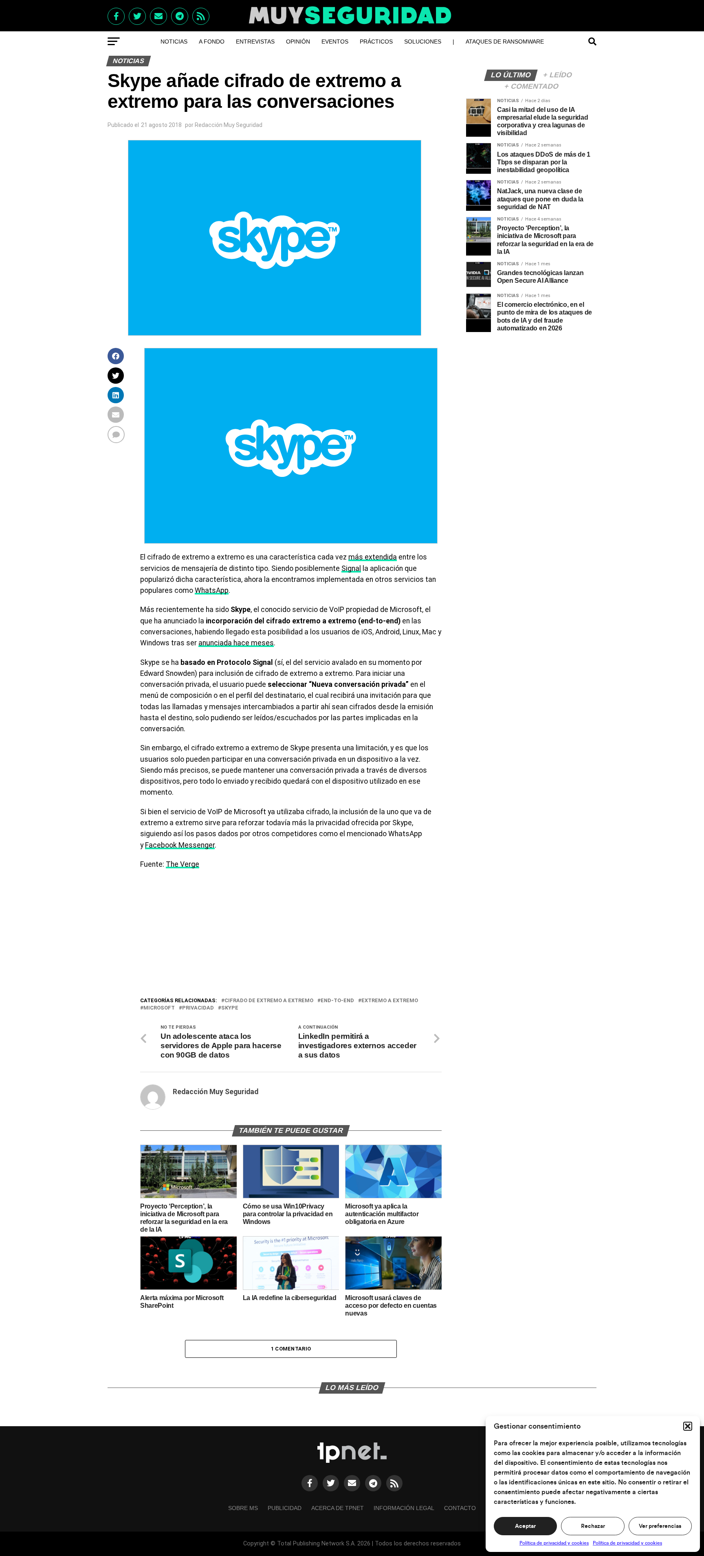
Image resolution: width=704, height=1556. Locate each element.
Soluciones (422, 41)
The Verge (182, 864)
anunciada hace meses (236, 643)
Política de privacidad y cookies (554, 1543)
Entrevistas (255, 41)
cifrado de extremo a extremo (268, 1000)
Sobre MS (243, 1508)
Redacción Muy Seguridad (228, 125)
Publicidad (284, 1508)
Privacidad (198, 1008)
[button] (688, 1426)
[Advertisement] (291, 935)
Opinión (298, 41)
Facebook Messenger (180, 845)
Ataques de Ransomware (505, 41)
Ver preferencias (660, 1526)
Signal (351, 568)
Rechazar (593, 1526)
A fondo (211, 41)
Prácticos (376, 41)
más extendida (372, 557)
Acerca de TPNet (337, 1508)
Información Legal (404, 1508)
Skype (229, 1008)
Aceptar (525, 1526)
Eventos (334, 41)
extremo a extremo (389, 1000)
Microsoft (159, 1008)
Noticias (174, 41)
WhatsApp (212, 590)
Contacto (460, 1508)
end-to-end (337, 1000)
